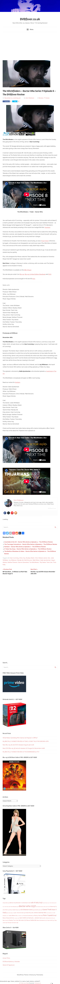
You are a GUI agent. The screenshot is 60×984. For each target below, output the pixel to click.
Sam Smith (24, 918)
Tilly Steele (43, 562)
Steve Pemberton (42, 920)
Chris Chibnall (39, 558)
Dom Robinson (30, 98)
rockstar (16, 918)
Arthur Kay (22, 558)
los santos (20, 915)
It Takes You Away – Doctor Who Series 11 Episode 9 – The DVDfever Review (27, 549)
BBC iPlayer (27, 270)
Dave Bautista (14, 906)
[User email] (15, 513)
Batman (13, 902)
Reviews (41, 98)
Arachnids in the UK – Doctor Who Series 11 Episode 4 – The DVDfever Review (28, 542)
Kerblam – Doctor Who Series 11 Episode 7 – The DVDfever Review (25, 546)
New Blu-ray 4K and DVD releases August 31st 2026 (18, 745)
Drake (52, 906)
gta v (16, 912)
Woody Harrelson (13, 922)
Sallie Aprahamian (45, 560)
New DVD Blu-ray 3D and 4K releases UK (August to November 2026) (24, 748)
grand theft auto (37, 909)
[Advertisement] (30, 46)
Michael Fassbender (28, 915)
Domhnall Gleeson (40, 906)
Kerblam (17, 382)
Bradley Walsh (30, 558)
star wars (22, 920)
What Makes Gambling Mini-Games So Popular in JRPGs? (20, 738)
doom (48, 906)
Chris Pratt (7, 906)
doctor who (46, 558)
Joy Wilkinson (13, 560)
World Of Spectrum (9, 965)
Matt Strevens (28, 560)
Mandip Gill (20, 560)
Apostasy (47, 227)
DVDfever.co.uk (30, 19)
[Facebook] (5, 513)
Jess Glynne (49, 912)
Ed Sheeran (26, 910)
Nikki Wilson (36, 560)
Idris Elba (22, 912)
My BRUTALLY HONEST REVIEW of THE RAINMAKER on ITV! (21, 752)
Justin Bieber (13, 915)
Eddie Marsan (16, 909)
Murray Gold (38, 915)
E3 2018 (10, 909)
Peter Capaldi (49, 915)
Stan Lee (6, 920)
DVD (49, 274)
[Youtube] (12, 513)
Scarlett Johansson (47, 918)
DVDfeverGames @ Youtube (11, 961)
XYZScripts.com (38, 983)
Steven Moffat (31, 920)
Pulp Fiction (45, 241)
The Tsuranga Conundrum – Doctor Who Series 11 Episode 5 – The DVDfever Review (30, 544)
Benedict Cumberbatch (23, 902)
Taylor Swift (50, 920)
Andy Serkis (6, 902)
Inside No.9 (30, 912)
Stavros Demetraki (23, 562)
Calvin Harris (46, 902)
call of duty (36, 903)
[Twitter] (8, 513)
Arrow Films (6, 958)
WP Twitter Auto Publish (24, 983)
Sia (53, 918)
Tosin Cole (49, 562)
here (33, 278)
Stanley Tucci (13, 920)
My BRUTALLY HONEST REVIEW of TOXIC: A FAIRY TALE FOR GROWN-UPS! (26, 741)
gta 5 (8, 912)
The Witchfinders (34, 562)
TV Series (46, 98)
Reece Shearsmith (8, 918)
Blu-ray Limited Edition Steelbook (35, 274)
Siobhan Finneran (12, 562)
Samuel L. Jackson (34, 918)
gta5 (12, 912)
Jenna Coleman (40, 912)
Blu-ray (22, 274)
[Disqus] (30, 597)
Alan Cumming (14, 558)
